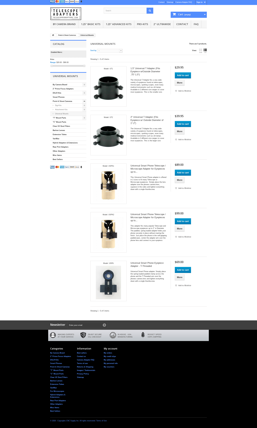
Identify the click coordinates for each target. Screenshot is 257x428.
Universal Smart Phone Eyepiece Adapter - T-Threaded (147, 264)
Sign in (199, 2)
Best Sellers (58, 159)
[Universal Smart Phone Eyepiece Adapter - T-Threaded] (108, 282)
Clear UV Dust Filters (61, 126)
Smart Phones (59, 97)
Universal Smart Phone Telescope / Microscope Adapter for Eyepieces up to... (148, 168)
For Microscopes (57, 391)
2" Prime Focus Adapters (63, 89)
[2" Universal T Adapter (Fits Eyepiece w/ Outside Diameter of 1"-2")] (108, 136)
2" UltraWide (162, 24)
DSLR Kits (57, 93)
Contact (161, 2)
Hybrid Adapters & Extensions (65, 143)
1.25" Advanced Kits (118, 24)
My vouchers (109, 367)
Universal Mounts (61, 114)
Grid (200, 52)
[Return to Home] (53, 35)
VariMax (56, 139)
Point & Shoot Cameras (62, 101)
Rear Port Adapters (60, 147)
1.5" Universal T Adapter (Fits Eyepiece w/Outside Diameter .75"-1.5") (145, 71)
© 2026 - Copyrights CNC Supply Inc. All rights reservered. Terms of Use (78, 421)
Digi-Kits (58, 105)
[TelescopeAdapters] (75, 13)
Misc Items (57, 155)
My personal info (111, 363)
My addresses (109, 360)
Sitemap (170, 2)
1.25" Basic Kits (90, 24)
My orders (108, 353)
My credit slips (110, 356)
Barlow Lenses (59, 130)
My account (110, 348)
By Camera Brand (64, 24)
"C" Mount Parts (59, 122)
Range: (53, 62)
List (205, 52)
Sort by (93, 50)
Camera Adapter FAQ (183, 2)
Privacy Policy (83, 374)
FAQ (196, 24)
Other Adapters (59, 151)
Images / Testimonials (86, 370)
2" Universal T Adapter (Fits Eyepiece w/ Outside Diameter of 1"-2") (147, 120)
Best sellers (82, 353)
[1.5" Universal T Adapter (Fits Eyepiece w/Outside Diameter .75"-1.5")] (108, 88)
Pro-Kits (142, 24)
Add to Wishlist (184, 91)
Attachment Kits (61, 110)
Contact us (81, 356)
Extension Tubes (60, 134)
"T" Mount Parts (59, 118)
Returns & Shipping (85, 367)
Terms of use (82, 363)
